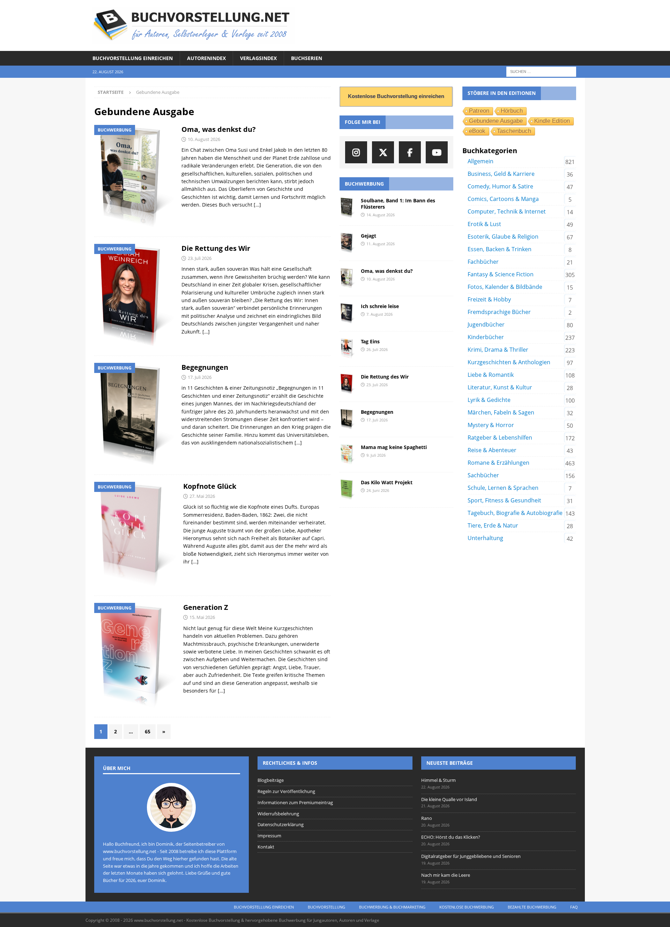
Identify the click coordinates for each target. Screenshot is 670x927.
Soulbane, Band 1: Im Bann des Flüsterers (398, 203)
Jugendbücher (486, 324)
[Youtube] (437, 152)
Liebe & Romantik (491, 375)
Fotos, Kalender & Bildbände (505, 287)
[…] (257, 204)
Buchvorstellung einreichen (132, 58)
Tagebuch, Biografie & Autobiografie (515, 513)
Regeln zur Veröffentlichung (286, 791)
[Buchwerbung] (134, 177)
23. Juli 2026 (199, 258)
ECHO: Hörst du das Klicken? (450, 837)
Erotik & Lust (484, 224)
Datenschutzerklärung (281, 824)
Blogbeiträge (271, 780)
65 (147, 731)
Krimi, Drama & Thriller (498, 349)
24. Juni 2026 (377, 490)
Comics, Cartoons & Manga (503, 199)
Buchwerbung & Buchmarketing (392, 907)
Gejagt (368, 235)
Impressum (269, 835)
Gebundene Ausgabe (496, 121)
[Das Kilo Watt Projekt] (348, 489)
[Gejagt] (348, 243)
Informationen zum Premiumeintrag (295, 802)
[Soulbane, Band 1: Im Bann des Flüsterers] (348, 207)
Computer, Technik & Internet (507, 211)
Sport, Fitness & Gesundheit (504, 500)
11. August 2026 (380, 243)
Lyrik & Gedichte (489, 400)
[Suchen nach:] (541, 71)
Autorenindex (206, 58)
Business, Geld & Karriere (501, 174)
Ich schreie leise (380, 306)
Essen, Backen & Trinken (499, 249)
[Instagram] (356, 152)
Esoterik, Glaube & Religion (503, 236)
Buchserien (306, 58)
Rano (426, 818)
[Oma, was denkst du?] (348, 278)
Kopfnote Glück (209, 486)
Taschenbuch (514, 131)
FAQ (574, 907)
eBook (477, 131)
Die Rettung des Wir (215, 248)
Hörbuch (512, 110)
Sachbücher (483, 475)
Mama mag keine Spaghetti (394, 447)
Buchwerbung (364, 183)
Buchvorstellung (326, 907)
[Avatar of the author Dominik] (171, 824)
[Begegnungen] (348, 419)
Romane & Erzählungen (498, 462)
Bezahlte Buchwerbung (532, 907)
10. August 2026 (204, 139)
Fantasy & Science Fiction (501, 274)
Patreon (479, 110)
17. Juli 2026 (199, 377)
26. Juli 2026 (377, 349)
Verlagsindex (258, 58)
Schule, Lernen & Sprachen (503, 488)
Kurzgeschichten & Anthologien (509, 362)
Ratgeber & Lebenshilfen (500, 437)
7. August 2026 (379, 314)
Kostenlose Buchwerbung (466, 907)
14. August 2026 (380, 214)
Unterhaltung (485, 538)
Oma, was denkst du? (218, 129)
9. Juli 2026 (376, 455)
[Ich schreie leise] (348, 313)
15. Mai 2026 (202, 617)
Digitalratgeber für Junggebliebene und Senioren (471, 856)
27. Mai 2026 (202, 496)
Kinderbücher (486, 337)
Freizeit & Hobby (489, 299)
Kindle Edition (552, 121)
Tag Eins (370, 341)
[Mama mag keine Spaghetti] (348, 454)
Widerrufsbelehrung (278, 813)
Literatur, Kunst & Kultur (500, 387)
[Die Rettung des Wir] (348, 384)
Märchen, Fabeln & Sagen (501, 412)
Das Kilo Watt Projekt (386, 482)
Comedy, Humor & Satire (500, 186)
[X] (383, 152)
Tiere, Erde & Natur (493, 525)
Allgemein (480, 161)
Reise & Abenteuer (492, 450)
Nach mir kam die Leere (445, 875)
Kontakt (266, 847)
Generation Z (205, 607)
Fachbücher (483, 262)
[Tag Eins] (348, 348)
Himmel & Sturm (438, 780)
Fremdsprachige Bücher (499, 312)
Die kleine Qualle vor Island (449, 799)
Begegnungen (204, 367)
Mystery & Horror (491, 425)
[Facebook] (410, 152)
